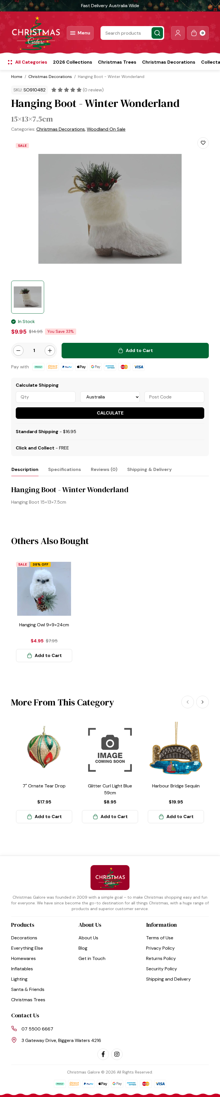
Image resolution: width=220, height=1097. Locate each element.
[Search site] (157, 33)
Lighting (19, 979)
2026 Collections (72, 62)
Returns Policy (161, 958)
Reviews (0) (104, 469)
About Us (88, 938)
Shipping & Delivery (149, 469)
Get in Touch (91, 958)
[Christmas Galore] (35, 33)
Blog (82, 948)
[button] (178, 33)
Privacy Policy (160, 948)
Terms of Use (159, 938)
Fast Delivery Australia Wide (110, 6)
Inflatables (22, 969)
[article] (44, 611)
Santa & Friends (27, 989)
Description (24, 469)
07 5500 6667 (37, 1029)
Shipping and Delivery (168, 979)
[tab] (25, 469)
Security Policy (161, 969)
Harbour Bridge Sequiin (176, 786)
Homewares (23, 958)
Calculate (110, 413)
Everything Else (27, 948)
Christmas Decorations (168, 62)
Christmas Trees (117, 62)
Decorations (24, 938)
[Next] (202, 702)
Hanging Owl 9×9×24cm (44, 625)
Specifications (64, 469)
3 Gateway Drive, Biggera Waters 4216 (61, 1040)
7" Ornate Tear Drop (44, 786)
